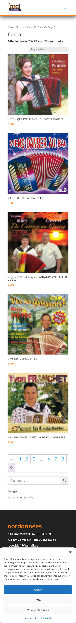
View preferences (38, 610)
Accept (38, 589)
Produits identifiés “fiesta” (31, 27)
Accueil (11, 27)
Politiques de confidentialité (38, 617)
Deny (38, 600)
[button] (70, 552)
